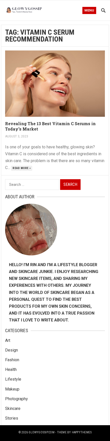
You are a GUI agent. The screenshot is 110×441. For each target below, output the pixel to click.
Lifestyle (13, 379)
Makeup (12, 389)
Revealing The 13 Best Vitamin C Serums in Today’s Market (50, 126)
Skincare (12, 408)
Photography (16, 398)
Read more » (22, 168)
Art (7, 340)
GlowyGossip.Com (41, 432)
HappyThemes (82, 432)
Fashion (12, 359)
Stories (11, 418)
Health (11, 369)
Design (11, 350)
